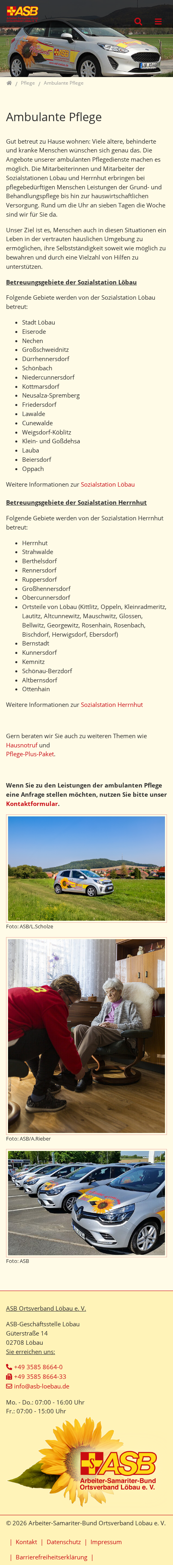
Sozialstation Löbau (108, 484)
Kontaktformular (32, 804)
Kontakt (26, 1542)
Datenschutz (64, 1542)
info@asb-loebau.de (41, 1386)
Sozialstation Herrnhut (112, 704)
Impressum (106, 1542)
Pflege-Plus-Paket (30, 754)
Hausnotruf (22, 745)
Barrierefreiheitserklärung (51, 1557)
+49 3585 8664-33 (40, 1376)
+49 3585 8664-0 (38, 1367)
